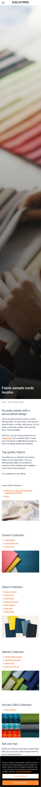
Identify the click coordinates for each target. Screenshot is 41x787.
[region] (20, 771)
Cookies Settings (20, 776)
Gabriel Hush (9, 663)
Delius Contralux (11, 592)
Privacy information (23, 771)
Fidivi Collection (10, 710)
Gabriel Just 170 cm (12, 667)
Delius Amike (9, 612)
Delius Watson (10, 605)
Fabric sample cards (15, 402)
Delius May (9, 608)
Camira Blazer (10, 540)
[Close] (38, 759)
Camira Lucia (9, 547)
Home (4, 402)
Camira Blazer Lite (11, 543)
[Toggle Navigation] (3, 2)
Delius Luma (9, 595)
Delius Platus (9, 598)
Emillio (7, 496)
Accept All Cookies (20, 783)
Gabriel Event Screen (13, 660)
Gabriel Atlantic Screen (13, 657)
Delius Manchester (12, 602)
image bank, (7, 438)
